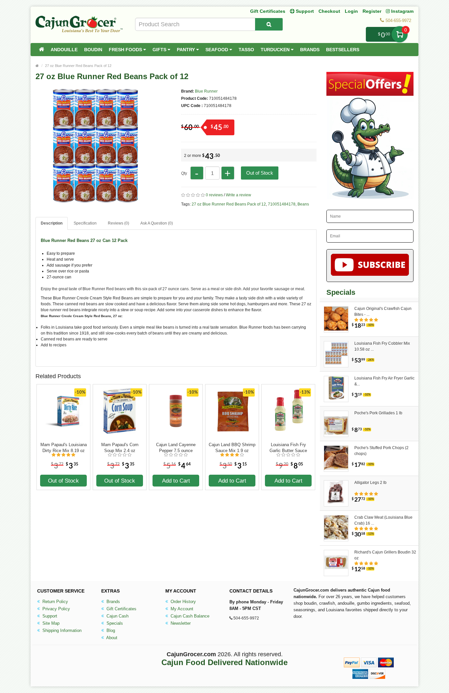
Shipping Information (61, 630)
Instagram (402, 11)
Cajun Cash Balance (189, 616)
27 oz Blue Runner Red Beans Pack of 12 (78, 66)
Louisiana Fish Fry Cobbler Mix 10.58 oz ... (382, 346)
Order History (182, 601)
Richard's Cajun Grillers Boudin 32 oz (385, 555)
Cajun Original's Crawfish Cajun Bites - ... (383, 311)
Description (51, 223)
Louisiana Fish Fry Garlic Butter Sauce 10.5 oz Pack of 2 (288, 447)
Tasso (246, 49)
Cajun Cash (117, 616)
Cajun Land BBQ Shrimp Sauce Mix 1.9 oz (232, 447)
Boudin (93, 49)
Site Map (50, 623)
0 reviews (214, 195)
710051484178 (281, 204)
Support (49, 616)
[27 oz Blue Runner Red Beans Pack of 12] (93, 199)
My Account (181, 608)
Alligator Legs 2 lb (370, 482)
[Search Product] (269, 24)
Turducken (276, 49)
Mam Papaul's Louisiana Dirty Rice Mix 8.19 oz (63, 447)
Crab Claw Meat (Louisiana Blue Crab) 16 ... (383, 520)
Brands (309, 49)
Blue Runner (206, 91)
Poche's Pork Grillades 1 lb (378, 413)
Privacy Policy (55, 608)
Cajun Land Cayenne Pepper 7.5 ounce (176, 447)
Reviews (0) (118, 223)
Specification (85, 223)
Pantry (186, 49)
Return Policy (54, 601)
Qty (184, 173)
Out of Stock (259, 173)
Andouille (64, 49)
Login (351, 11)
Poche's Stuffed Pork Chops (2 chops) (381, 450)
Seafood (217, 49)
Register (372, 11)
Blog (110, 630)
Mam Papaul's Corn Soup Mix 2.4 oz (119, 447)
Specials (114, 623)
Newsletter (180, 623)
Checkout (329, 11)
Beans (303, 204)
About (111, 637)
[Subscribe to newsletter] (370, 265)
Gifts (160, 49)
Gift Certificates (267, 11)
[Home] (41, 49)
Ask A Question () (156, 223)
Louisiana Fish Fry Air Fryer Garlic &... (384, 381)
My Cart (399, 34)
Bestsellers (342, 49)
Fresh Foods (126, 49)
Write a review (238, 195)
